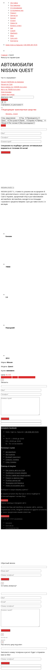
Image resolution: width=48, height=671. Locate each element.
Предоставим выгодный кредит (18, 475)
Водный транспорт (13, 457)
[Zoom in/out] (6, 637)
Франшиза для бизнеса (15, 483)
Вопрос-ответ (16, 25)
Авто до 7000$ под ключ (10, 89)
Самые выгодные (7, 94)
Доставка (14, 3)
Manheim (13, 33)
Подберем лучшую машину (16, 473)
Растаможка (15, 5)
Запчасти (14, 15)
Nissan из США (6, 84)
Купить (15, 377)
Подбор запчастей (13, 480)
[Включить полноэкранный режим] (4, 637)
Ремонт (13, 13)
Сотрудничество (16, 10)
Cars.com (13, 38)
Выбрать (4, 500)
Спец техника (11, 462)
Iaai (11, 28)
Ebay (12, 36)
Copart (12, 31)
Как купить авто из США (15, 470)
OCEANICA (18, 519)
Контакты (14, 41)
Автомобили (11, 452)
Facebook (13, 428)
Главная (4, 55)
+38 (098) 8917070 (31, 432)
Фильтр (4, 100)
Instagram (5, 428)
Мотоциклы (10, 454)
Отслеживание (16, 8)
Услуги (12, 20)
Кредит (13, 18)
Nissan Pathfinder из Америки (12, 82)
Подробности (6, 377)
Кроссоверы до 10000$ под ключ (14, 87)
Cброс (3, 125)
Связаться (5, 516)
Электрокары (6, 92)
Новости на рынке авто (15, 485)
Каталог (9, 523)
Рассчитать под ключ (26, 377)
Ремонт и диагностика (14, 478)
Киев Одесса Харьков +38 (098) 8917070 (21, 45)
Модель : (12, 114)
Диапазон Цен (6, 97)
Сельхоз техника (12, 459)
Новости (13, 23)
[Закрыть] (2, 637)
